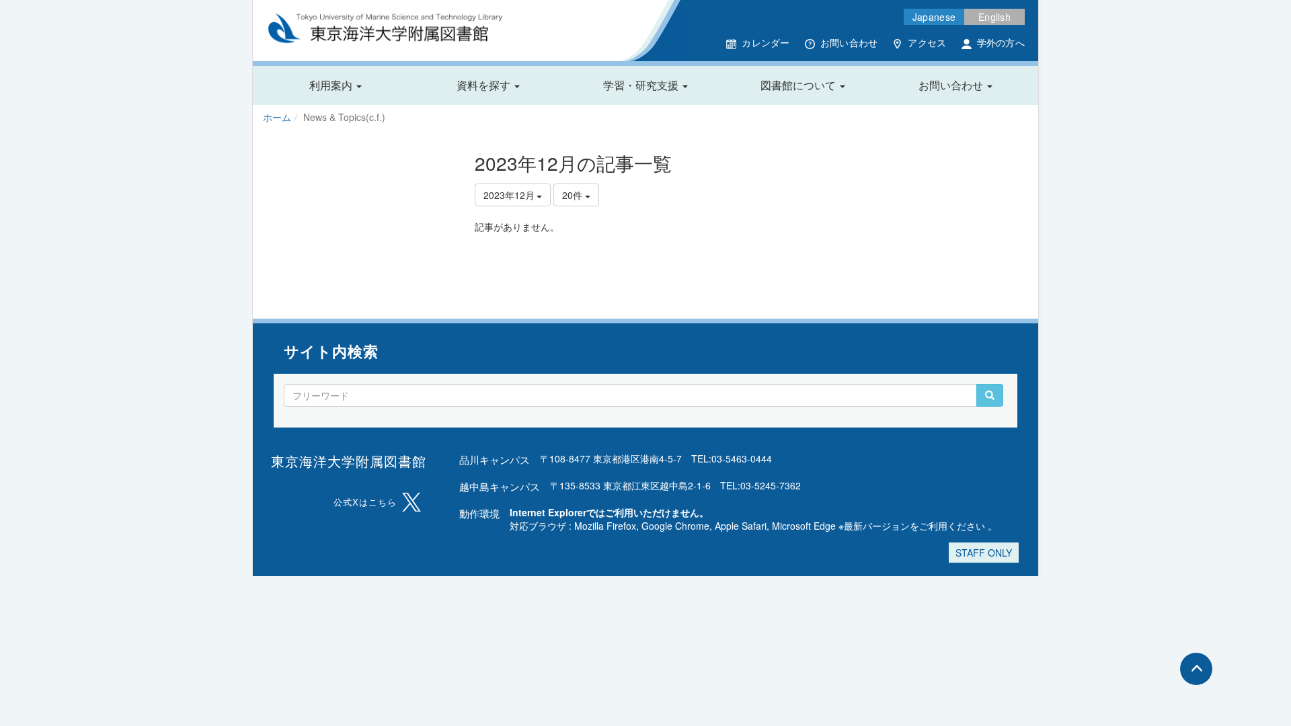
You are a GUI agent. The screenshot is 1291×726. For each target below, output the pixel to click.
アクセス (927, 42)
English (994, 17)
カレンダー (765, 42)
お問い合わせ (849, 42)
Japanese (933, 17)
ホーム (277, 117)
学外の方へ (1001, 42)
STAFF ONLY (983, 552)
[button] (336, 85)
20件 (573, 195)
